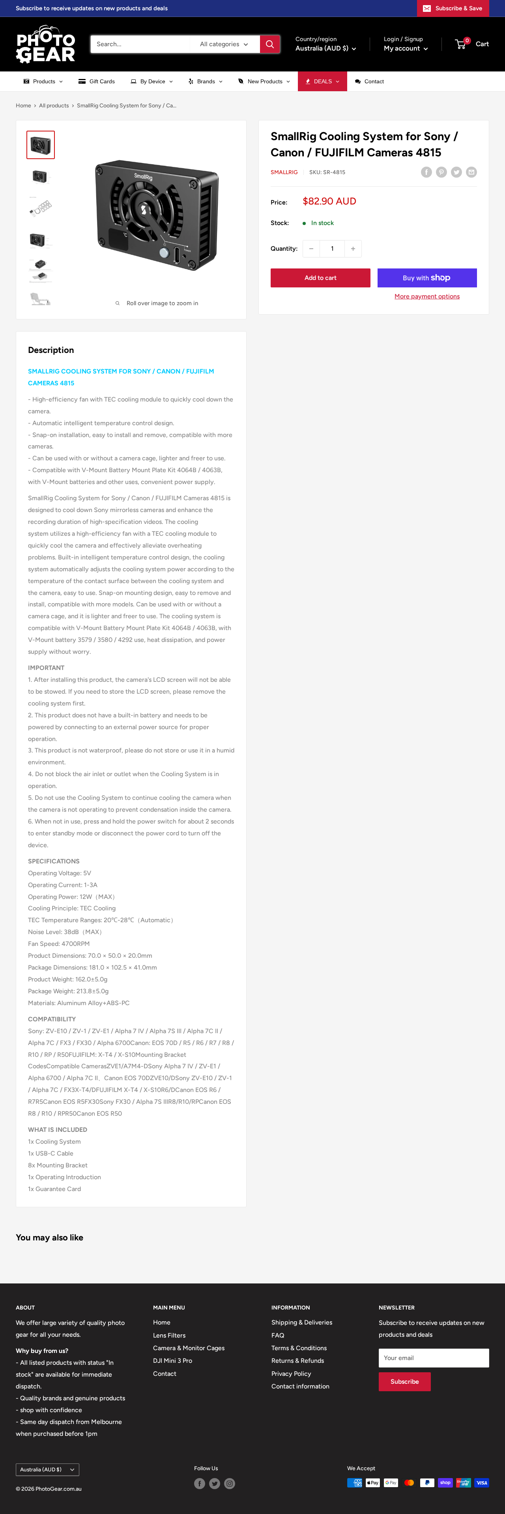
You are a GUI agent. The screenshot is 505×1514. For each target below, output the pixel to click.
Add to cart (321, 277)
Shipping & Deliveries (301, 1322)
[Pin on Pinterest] (441, 172)
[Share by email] (471, 172)
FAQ (277, 1335)
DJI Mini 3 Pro (172, 1360)
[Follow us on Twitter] (214, 1483)
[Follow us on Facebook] (199, 1483)
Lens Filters (169, 1335)
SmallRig (284, 172)
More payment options (427, 296)
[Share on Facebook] (426, 172)
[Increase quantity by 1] (353, 248)
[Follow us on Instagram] (229, 1483)
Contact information (300, 1386)
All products (54, 105)
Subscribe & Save (459, 8)
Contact (164, 1373)
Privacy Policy (291, 1373)
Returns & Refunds (297, 1360)
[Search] (270, 44)
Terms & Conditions (299, 1348)
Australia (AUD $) (41, 1469)
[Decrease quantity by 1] (311, 248)
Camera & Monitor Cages (188, 1348)
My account (403, 48)
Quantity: (284, 248)
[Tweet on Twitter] (456, 172)
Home (23, 105)
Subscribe (405, 1381)
